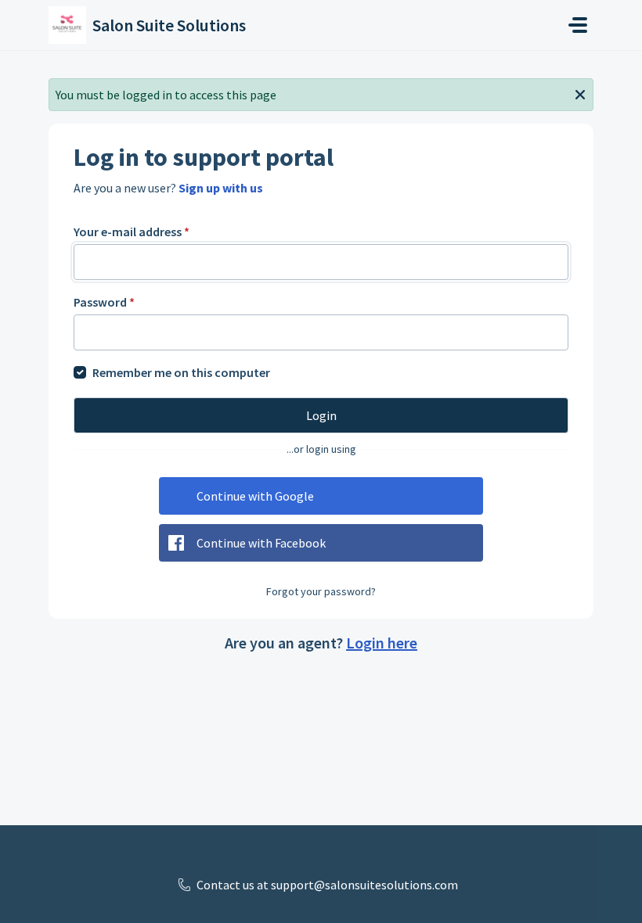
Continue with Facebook (261, 543)
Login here (381, 642)
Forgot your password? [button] (321, 591)
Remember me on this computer (181, 372)
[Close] (580, 93)
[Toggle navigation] (577, 25)
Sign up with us (221, 188)
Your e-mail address (131, 231)
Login (321, 415)
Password (104, 302)
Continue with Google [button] (255, 496)
